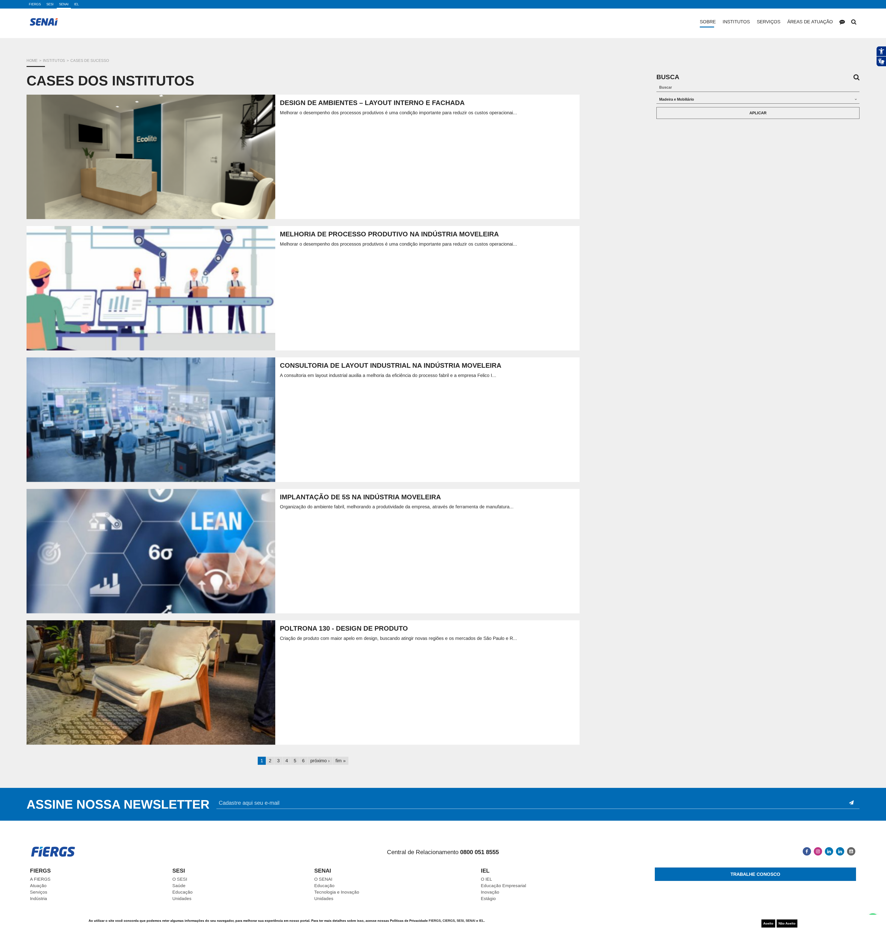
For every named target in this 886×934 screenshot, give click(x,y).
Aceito (768, 923)
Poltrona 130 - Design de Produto (344, 628)
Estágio (488, 898)
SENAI (471, 920)
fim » (340, 760)
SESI (460, 920)
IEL (481, 920)
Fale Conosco (842, 22)
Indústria (38, 898)
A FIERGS (40, 879)
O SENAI (323, 879)
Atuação (38, 885)
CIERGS (449, 920)
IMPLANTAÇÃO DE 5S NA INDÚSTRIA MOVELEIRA (360, 497)
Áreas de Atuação (810, 21)
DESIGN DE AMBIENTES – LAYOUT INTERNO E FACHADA (372, 102)
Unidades (182, 898)
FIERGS (435, 920)
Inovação (490, 892)
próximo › (320, 760)
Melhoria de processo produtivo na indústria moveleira (389, 234)
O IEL (486, 879)
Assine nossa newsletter (118, 804)
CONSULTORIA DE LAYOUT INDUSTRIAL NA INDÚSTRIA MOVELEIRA (390, 365)
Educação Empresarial (503, 885)
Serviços (768, 21)
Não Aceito (787, 923)
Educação (182, 892)
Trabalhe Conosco (755, 874)
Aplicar (757, 113)
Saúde (179, 885)
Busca (853, 22)
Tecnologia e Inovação (336, 892)
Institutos (736, 21)
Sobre (708, 21)
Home (32, 61)
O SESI (179, 879)
